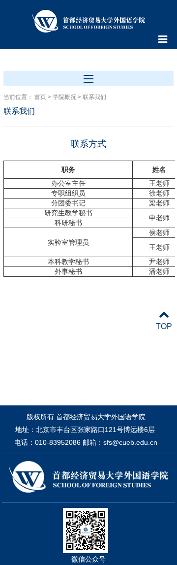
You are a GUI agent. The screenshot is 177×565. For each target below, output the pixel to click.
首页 (40, 97)
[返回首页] (88, 22)
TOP (164, 326)
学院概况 (64, 97)
